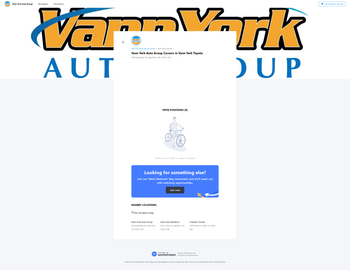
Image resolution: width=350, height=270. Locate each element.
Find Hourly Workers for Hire (137, 262)
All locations (43, 4)
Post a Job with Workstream (201, 262)
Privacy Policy (219, 262)
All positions (59, 4)
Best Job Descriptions (159, 262)
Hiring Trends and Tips (178, 262)
